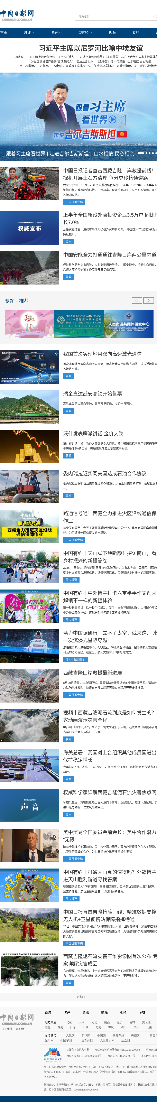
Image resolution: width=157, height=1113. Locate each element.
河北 (94, 1022)
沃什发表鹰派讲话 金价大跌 (93, 433)
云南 (149, 1027)
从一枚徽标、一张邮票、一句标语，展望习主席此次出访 (55, 65)
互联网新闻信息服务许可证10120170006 (117, 1049)
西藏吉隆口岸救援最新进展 (92, 673)
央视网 (135, 1035)
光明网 (49, 1040)
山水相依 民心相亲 (139, 61)
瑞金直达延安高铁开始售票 (92, 394)
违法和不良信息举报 (78, 1049)
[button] (141, 153)
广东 (73, 1027)
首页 (3, 33)
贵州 (136, 1027)
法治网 (125, 1040)
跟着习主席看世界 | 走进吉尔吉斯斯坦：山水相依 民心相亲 (70, 153)
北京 (69, 1022)
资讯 (54, 33)
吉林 (132, 1022)
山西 (107, 1022)
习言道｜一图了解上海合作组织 (35, 56)
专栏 (136, 33)
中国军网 (66, 1040)
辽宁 (119, 1022)
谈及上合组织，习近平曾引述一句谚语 (100, 61)
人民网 (70, 1035)
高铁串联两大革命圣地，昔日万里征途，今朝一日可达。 (99, 403)
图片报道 (71, 579)
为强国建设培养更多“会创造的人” (52, 61)
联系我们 (21, 1029)
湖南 (60, 1027)
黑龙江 (146, 1022)
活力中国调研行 (76, 659)
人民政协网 (107, 1040)
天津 (81, 1022)
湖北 (47, 1027)
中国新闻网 (86, 1040)
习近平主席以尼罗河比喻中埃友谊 (91, 48)
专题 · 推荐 (17, 301)
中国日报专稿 (74, 202)
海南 (98, 1027)
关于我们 (7, 1029)
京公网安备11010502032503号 (84, 1056)
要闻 (68, 241)
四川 (124, 1027)
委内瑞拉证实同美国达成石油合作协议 (105, 473)
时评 (27, 33)
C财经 (83, 33)
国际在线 (118, 1035)
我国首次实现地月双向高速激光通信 (102, 354)
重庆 (111, 1027)
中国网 (101, 1035)
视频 (112, 33)
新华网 (86, 1035)
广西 (86, 1027)
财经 (104, 1012)
